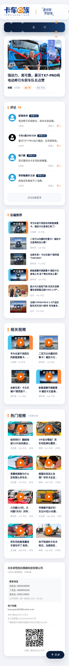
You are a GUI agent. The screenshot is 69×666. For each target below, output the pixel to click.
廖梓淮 (33, 248)
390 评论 (49, 482)
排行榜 (45, 27)
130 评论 (40, 311)
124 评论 (42, 279)
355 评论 (49, 550)
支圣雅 (13, 448)
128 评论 (42, 248)
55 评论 (41, 232)
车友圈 (33, 27)
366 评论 (22, 550)
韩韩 (41, 448)
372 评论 (22, 516)
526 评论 (22, 448)
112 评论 (42, 263)
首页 (11, 27)
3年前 (31, 448)
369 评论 (51, 516)
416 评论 (22, 482)
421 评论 (49, 448)
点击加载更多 (34, 197)
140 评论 (40, 295)
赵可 (32, 295)
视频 (56, 27)
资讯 (22, 27)
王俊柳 (33, 232)
